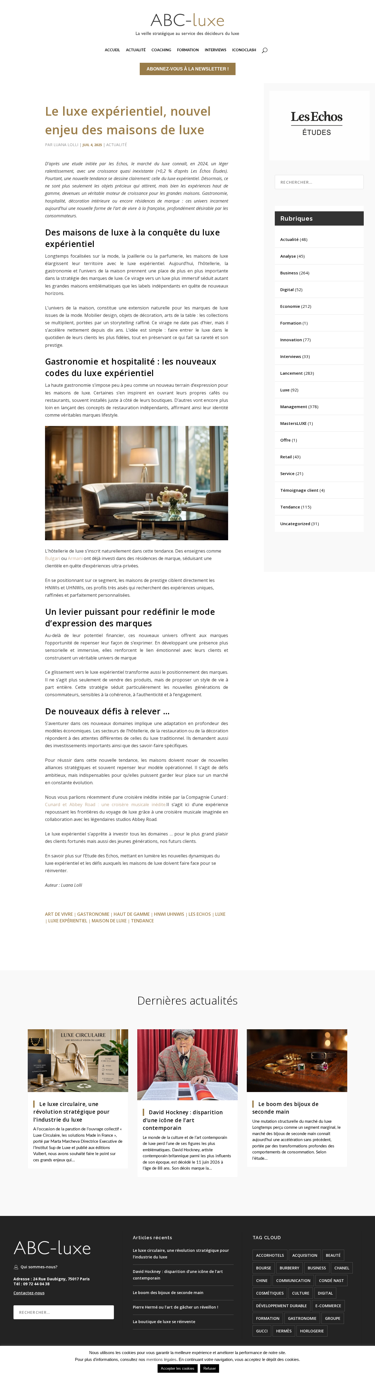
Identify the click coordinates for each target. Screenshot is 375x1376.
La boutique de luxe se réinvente (164, 1321)
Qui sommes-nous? (39, 1266)
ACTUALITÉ (135, 50)
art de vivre (59, 914)
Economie (290, 306)
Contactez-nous (28, 1292)
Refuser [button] (209, 1368)
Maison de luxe (109, 921)
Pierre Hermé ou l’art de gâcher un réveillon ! (175, 1307)
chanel (341, 1267)
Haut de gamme (132, 914)
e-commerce (328, 1305)
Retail (286, 456)
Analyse (288, 256)
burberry (289, 1267)
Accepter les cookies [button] (177, 1368)
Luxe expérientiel (67, 921)
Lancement (291, 373)
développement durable (281, 1305)
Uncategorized (295, 523)
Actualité (116, 144)
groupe (332, 1318)
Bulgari (52, 558)
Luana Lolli (66, 144)
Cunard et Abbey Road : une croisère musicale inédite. (105, 804)
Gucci (262, 1331)
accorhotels (270, 1255)
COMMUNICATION (293, 1280)
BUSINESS (317, 1267)
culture (300, 1293)
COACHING (161, 50)
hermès (284, 1331)
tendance (142, 921)
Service (287, 473)
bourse (263, 1267)
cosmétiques (270, 1293)
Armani (75, 558)
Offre (285, 440)
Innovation (291, 339)
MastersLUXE (293, 423)
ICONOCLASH (244, 50)
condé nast (331, 1280)
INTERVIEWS (215, 50)
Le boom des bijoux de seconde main (168, 1292)
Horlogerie (312, 1331)
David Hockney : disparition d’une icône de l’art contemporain (183, 1120)
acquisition (304, 1255)
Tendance (290, 507)
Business (289, 272)
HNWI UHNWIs (169, 914)
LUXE (220, 914)
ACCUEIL (112, 50)
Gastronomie (93, 914)
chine (262, 1280)
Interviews (290, 356)
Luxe (285, 390)
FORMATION (188, 50)
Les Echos (200, 914)
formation (267, 1318)
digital (325, 1293)
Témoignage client (299, 490)
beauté (333, 1255)
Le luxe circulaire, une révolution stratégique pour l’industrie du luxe (71, 1112)
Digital (287, 289)
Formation (290, 323)
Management (293, 406)
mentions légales (161, 1359)
